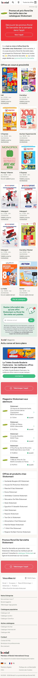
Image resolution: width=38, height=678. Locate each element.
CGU (2, 670)
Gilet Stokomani (10, 510)
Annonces (32, 6)
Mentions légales (6, 667)
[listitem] (10, 86)
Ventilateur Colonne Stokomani (15, 496)
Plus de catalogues (19, 299)
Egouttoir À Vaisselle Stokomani (16, 506)
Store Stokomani (10, 503)
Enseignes (12, 583)
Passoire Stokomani (11, 514)
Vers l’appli (19, 35)
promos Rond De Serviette (24, 58)
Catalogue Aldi (5, 632)
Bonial (4, 583)
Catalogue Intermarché (8, 629)
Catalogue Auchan (6, 627)
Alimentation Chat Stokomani (15, 521)
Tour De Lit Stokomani (12, 517)
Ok (31, 320)
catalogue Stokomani (25, 553)
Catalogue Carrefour (7, 618)
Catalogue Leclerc (6, 616)
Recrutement (5, 646)
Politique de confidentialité (27, 667)
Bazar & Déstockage (24, 583)
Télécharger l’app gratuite (9, 605)
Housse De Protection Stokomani (16, 485)
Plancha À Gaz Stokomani (13, 488)
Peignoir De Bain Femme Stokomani (17, 532)
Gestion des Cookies (25, 670)
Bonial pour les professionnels (10, 643)
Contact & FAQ (5, 640)
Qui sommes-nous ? (7, 599)
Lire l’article (19, 376)
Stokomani (6, 585)
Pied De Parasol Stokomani (14, 525)
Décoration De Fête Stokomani (15, 499)
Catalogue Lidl (5, 613)
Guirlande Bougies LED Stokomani (16, 481)
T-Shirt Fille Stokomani (12, 528)
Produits (14, 585)
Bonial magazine (6, 602)
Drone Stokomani (10, 492)
